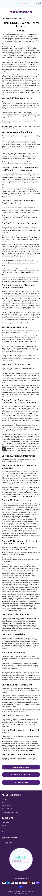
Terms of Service (7, 809)
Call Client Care (21, 782)
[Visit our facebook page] (2, 843)
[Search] (36, 4)
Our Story (5, 799)
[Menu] (3, 4)
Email (4, 825)
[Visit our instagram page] (7, 843)
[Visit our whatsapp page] (11, 843)
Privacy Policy (6, 806)
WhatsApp (5, 822)
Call (3, 829)
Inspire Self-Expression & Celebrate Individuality (21, 891)
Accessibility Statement (10, 812)
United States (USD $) (20, 878)
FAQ (3, 802)
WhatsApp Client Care (21, 775)
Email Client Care (21, 767)
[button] (4, 448)
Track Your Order (8, 832)
